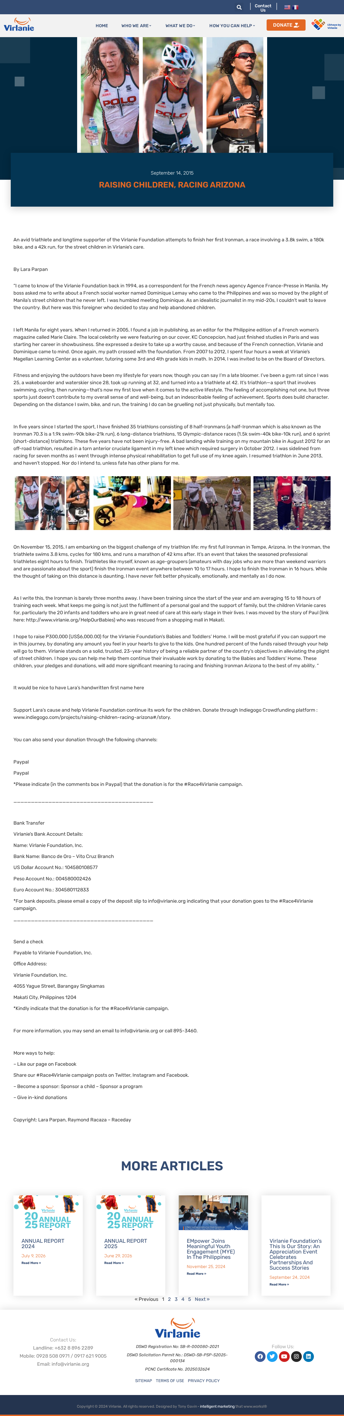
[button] (239, 7)
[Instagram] (296, 1356)
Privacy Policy (204, 1380)
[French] (295, 7)
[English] (287, 7)
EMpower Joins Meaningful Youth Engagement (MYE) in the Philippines (211, 1249)
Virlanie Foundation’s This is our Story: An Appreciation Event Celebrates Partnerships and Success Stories (296, 1254)
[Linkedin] (308, 1356)
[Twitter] (272, 1356)
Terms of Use (170, 1380)
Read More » (31, 1263)
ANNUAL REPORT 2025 (125, 1243)
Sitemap (143, 1380)
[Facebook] (260, 1356)
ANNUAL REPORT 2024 (43, 1243)
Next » (202, 1299)
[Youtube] (284, 1356)
